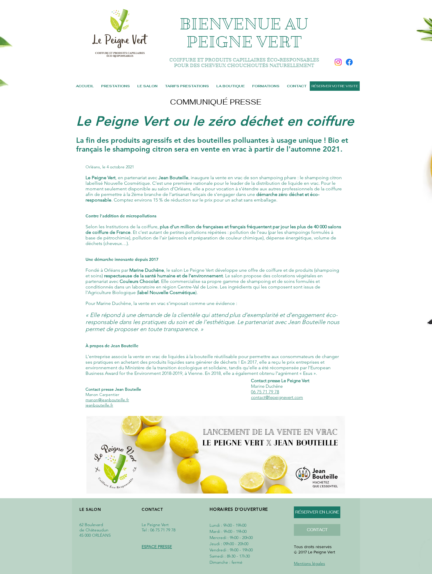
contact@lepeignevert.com (277, 397)
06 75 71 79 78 (265, 392)
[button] (317, 530)
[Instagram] (338, 62)
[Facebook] (349, 62)
